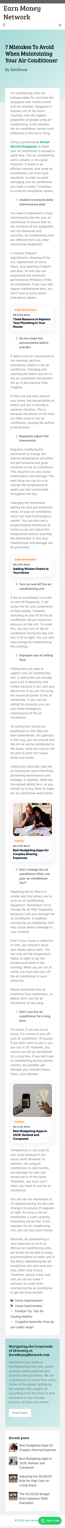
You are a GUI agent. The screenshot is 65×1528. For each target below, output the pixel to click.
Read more (20, 1413)
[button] (4, 25)
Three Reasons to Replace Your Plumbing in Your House (31, 323)
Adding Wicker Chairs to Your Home (31, 570)
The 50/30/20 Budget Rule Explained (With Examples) (34, 1498)
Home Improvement (28, 1300)
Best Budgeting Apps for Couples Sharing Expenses (31, 854)
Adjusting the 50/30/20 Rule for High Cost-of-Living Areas (35, 1481)
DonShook (18, 70)
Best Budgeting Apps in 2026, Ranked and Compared (30, 1134)
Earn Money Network (22, 12)
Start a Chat (52, 1520)
